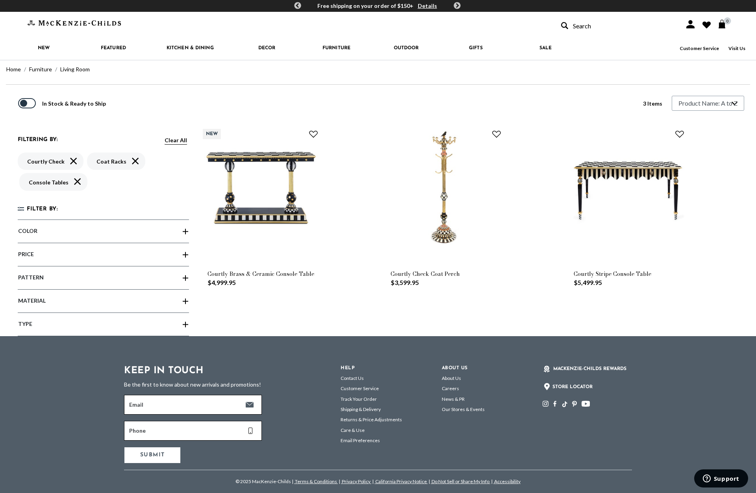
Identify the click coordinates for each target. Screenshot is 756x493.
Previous (298, 6)
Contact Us (352, 378)
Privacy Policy (356, 481)
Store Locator (572, 387)
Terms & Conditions (316, 481)
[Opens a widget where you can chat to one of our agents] (721, 479)
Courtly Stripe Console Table (612, 274)
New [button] (44, 48)
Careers (450, 388)
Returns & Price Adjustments (371, 419)
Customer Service (699, 48)
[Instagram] (545, 404)
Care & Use (353, 430)
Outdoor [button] (406, 48)
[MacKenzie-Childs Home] (74, 22)
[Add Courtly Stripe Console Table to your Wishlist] (679, 134)
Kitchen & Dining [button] (190, 48)
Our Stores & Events (463, 409)
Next (457, 6)
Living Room (75, 69)
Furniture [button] (336, 48)
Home (13, 69)
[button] (690, 24)
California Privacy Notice (401, 481)
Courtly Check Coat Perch (425, 274)
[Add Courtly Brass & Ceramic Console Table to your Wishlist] (313, 134)
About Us (451, 378)
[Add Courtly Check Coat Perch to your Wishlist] (496, 134)
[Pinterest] (574, 404)
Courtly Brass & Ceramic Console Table (261, 274)
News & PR (453, 399)
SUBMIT (152, 455)
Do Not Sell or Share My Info (460, 481)
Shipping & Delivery (361, 409)
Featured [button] (113, 48)
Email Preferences (360, 440)
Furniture (40, 69)
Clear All (176, 140)
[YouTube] (586, 404)
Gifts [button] (476, 48)
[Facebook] (554, 404)
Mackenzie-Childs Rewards (589, 368)
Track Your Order (359, 399)
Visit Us (736, 48)
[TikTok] (564, 404)
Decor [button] (267, 48)
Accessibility (507, 481)
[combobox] (615, 26)
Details (427, 5)
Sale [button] (545, 48)
